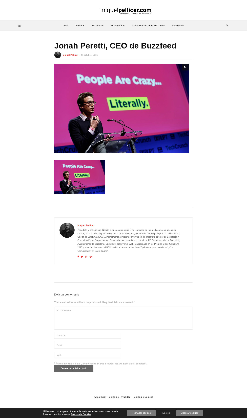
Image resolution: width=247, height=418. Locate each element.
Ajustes (166, 412)
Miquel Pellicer (70, 55)
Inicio (65, 25)
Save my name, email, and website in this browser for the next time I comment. (102, 363)
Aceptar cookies (189, 412)
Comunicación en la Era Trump (148, 25)
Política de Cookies (143, 397)
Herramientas (118, 25)
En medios (98, 25)
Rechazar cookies (141, 412)
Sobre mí (80, 25)
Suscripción (178, 25)
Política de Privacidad (119, 397)
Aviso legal (100, 397)
